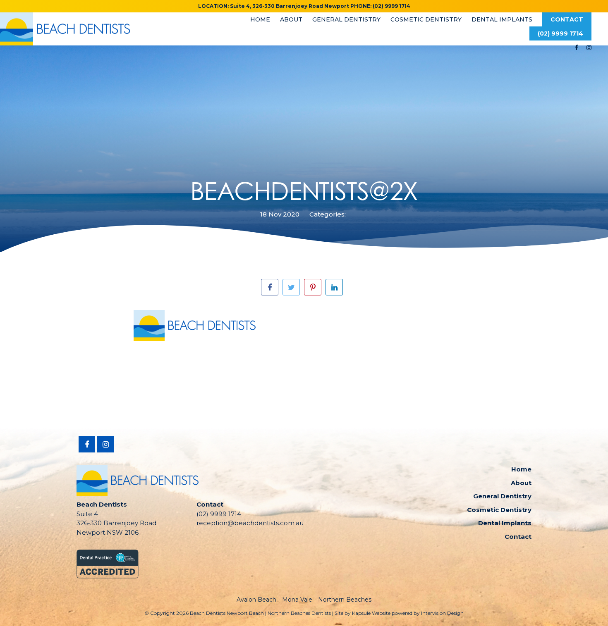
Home (260, 19)
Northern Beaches (344, 599)
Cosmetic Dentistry (426, 19)
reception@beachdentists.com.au (250, 523)
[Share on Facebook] (269, 287)
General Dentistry (346, 19)
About (291, 19)
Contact (567, 19)
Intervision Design (442, 613)
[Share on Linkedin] (334, 287)
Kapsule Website (371, 613)
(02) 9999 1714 (560, 33)
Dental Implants (502, 19)
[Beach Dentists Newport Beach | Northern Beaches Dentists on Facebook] (576, 47)
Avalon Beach (256, 599)
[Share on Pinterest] (312, 287)
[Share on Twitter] (291, 287)
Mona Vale (297, 599)
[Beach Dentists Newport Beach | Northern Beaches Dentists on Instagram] (588, 47)
